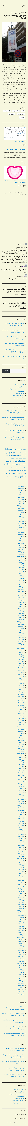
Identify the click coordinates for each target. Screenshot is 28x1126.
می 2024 (22, 539)
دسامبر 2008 (21, 931)
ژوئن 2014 (21, 786)
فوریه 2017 (21, 716)
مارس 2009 (21, 924)
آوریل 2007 (21, 974)
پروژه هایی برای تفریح (20, 1118)
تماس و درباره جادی (20, 1114)
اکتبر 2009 (21, 909)
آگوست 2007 (21, 966)
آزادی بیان (24, 449)
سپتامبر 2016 (20, 727)
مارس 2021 (21, 609)
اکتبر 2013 (21, 804)
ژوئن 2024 (21, 537)
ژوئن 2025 (21, 513)
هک (18, 473)
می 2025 (22, 515)
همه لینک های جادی (19, 398)
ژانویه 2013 (21, 823)
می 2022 (22, 578)
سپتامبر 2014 (20, 780)
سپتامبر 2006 (20, 990)
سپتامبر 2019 (20, 648)
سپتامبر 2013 (20, 806)
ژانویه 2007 (21, 981)
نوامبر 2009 (21, 907)
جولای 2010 (21, 889)
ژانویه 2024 (21, 548)
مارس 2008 (21, 950)
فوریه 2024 (21, 545)
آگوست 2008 (21, 939)
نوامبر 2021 (21, 591)
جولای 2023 (21, 561)
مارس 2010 (21, 898)
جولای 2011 (21, 863)
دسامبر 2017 (21, 694)
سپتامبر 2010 (20, 885)
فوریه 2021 (21, 611)
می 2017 (22, 710)
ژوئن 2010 (21, 891)
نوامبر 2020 (21, 618)
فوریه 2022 (21, 585)
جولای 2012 (21, 837)
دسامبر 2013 (21, 799)
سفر (5, 464)
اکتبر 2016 (21, 725)
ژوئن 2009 (21, 918)
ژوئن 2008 (21, 944)
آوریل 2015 (21, 764)
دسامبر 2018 (21, 668)
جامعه (13, 455)
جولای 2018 (21, 679)
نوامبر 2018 (21, 670)
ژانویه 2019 (21, 666)
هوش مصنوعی (23, 473)
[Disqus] (14, 219)
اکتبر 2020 (21, 620)
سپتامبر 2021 (20, 596)
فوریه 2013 (21, 821)
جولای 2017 (21, 705)
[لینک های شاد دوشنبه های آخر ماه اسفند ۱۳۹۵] (15, 156)
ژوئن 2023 (21, 563)
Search (24, 368)
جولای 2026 (21, 489)
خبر (16, 461)
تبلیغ (4, 453)
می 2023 (22, 565)
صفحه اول (23, 1110)
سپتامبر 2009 (20, 911)
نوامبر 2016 (21, 723)
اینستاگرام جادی (20, 387)
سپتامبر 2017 (20, 701)
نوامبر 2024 (21, 526)
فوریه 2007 (21, 979)
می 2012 (22, 841)
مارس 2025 (21, 519)
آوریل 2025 (21, 517)
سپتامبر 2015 (20, 753)
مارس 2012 (21, 845)
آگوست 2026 (21, 486)
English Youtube (19, 385)
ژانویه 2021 (21, 613)
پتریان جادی (21, 391)
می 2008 (22, 946)
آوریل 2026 (21, 495)
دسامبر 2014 (21, 773)
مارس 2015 (21, 766)
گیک (8, 476)
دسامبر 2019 (21, 642)
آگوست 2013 (21, 808)
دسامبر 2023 (21, 550)
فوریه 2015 (21, 769)
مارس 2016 (21, 740)
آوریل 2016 (21, 738)
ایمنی (24, 453)
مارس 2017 (21, 714)
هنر (9, 470)
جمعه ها (24, 458)
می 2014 (22, 788)
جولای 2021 (21, 600)
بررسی (16, 453)
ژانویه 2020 (21, 640)
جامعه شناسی (7, 455)
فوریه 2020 (21, 637)
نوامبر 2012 (21, 828)
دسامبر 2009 (21, 904)
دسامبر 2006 (21, 983)
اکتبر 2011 (21, 856)
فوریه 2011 (21, 874)
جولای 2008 (21, 942)
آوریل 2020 (21, 633)
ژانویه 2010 (21, 902)
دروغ (20, 194)
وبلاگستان (13, 473)
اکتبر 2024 (21, 528)
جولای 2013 (21, 810)
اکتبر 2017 (21, 699)
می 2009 (22, 920)
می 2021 (22, 605)
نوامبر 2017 (21, 696)
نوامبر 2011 (21, 854)
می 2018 (22, 683)
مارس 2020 (21, 635)
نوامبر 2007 (21, 959)
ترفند (25, 455)
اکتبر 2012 (21, 830)
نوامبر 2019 (21, 644)
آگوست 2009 (21, 913)
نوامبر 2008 (21, 933)
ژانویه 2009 (21, 928)
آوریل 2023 (21, 567)
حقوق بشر (23, 194)
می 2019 (22, 657)
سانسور (24, 464)
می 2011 (22, 867)
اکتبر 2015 (21, 751)
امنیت (12, 449)
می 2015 (22, 762)
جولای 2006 (21, 994)
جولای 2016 (21, 731)
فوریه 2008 (21, 953)
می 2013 (22, 815)
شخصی (18, 467)
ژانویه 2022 (21, 587)
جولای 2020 (21, 626)
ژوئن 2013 (21, 812)
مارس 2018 (21, 688)
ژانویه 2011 (21, 876)
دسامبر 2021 (21, 589)
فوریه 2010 (21, 900)
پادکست (7, 473)
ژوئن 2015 (21, 760)
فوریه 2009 (21, 926)
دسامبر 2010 (21, 878)
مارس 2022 (21, 583)
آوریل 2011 (21, 869)
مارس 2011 (21, 872)
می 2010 (22, 893)
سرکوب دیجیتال (11, 464)
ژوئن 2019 (21, 655)
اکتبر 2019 (21, 646)
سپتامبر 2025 (20, 506)
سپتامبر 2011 (20, 858)
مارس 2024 (21, 543)
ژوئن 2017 (21, 707)
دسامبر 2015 (21, 747)
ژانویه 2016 (21, 745)
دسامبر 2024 (21, 524)
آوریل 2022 (21, 580)
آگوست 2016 (21, 729)
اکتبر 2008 (21, 935)
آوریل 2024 (21, 541)
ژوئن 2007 (21, 970)
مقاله (12, 192)
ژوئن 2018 (21, 681)
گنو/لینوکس (18, 476)
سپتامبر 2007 (20, 963)
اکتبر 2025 (21, 504)
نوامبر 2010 (21, 880)
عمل (12, 467)
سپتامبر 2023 (20, 556)
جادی (24, 5)
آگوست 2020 (21, 624)
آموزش (20, 449)
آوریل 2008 (21, 948)
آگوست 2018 (21, 677)
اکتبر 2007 (21, 961)
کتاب (24, 477)
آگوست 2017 (21, 703)
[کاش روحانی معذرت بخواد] (15, 133)
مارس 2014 (21, 793)
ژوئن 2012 (21, 839)
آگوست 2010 (21, 887)
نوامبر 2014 (21, 775)
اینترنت (20, 453)
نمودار (12, 470)
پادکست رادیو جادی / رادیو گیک (16, 389)
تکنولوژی (21, 455)
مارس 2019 (21, 661)
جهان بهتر (12, 458)
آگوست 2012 (21, 834)
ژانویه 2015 (21, 771)
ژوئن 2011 (21, 865)
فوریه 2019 (21, 664)
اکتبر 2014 (21, 777)
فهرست (4, 5)
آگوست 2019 (21, 650)
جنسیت (20, 458)
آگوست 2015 (21, 756)
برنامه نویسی (10, 452)
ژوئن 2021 (21, 602)
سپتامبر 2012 (20, 832)
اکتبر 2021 (21, 594)
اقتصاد (8, 192)
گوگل (11, 477)
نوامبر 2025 (21, 502)
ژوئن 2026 (21, 491)
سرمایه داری (19, 464)
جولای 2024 (21, 534)
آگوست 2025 (21, 508)
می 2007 (22, 972)
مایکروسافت (23, 470)
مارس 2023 (21, 570)
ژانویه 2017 (21, 718)
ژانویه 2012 (21, 850)
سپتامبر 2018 (20, 675)
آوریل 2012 (21, 843)
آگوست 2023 (21, 559)
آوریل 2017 (21, 712)
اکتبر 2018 (21, 672)
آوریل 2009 (21, 922)
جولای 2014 (21, 784)
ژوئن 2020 (21, 629)
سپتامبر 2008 (20, 937)
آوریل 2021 (21, 607)
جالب (17, 455)
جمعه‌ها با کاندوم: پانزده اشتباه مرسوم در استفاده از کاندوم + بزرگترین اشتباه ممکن (15, 181)
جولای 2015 (21, 758)
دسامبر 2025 (21, 499)
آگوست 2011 (21, 861)
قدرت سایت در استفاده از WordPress (15, 1123)
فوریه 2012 (21, 847)
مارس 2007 (21, 977)
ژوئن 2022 (21, 576)
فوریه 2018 (21, 690)
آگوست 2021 (21, 598)
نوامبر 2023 (21, 552)
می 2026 (22, 493)
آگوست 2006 (21, 992)
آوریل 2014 (21, 791)
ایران (5, 192)
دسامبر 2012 (21, 826)
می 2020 (22, 631)
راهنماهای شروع (20, 393)
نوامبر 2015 (21, 749)
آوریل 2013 (21, 817)
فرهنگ (9, 467)
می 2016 (22, 736)
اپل (9, 449)
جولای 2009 (21, 915)
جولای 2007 (21, 968)
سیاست (24, 467)
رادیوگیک (8, 461)
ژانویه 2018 (21, 692)
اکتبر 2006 (21, 988)
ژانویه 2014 (21, 797)
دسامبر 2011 (21, 852)
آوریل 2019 (21, 659)
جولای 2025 (21, 510)
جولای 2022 (21, 574)
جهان (16, 458)
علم (14, 467)
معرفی (16, 470)
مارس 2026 (21, 497)
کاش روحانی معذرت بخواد (20, 141)
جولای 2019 (21, 653)
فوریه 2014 (21, 795)
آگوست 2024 (21, 532)
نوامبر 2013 (21, 802)
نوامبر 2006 (21, 985)
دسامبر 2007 (21, 957)
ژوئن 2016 (21, 734)
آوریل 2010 (21, 896)
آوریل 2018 (21, 686)
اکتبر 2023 (21, 554)
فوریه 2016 (21, 742)
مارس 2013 (21, 819)
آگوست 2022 (21, 572)
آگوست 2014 (21, 782)
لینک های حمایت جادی (18, 396)
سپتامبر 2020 (20, 622)
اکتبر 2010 (21, 883)
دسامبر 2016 (21, 721)
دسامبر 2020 (21, 615)
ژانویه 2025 (21, 521)
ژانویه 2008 (21, 955)
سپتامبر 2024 (20, 530)
